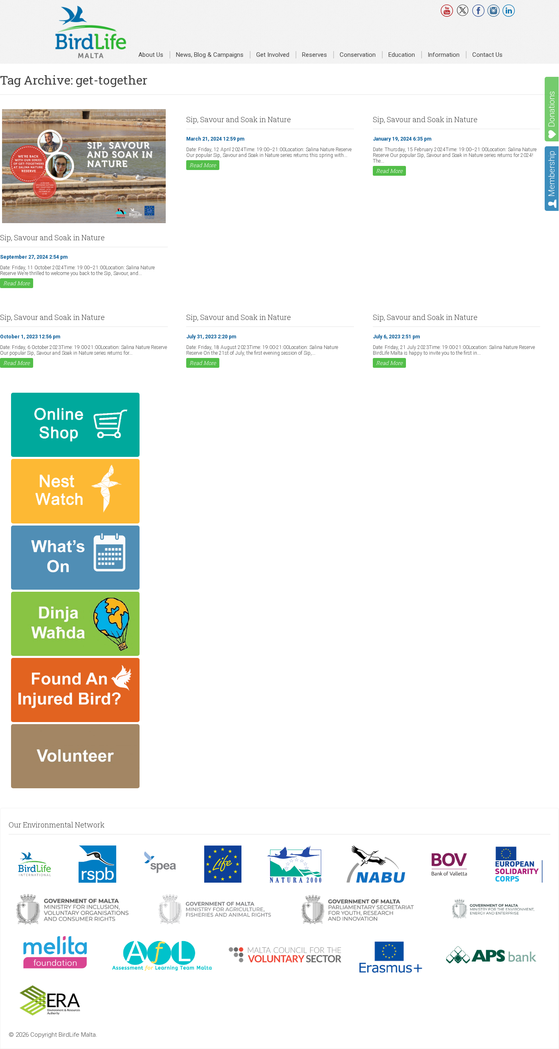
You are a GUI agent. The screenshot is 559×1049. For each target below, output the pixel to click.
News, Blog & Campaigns (209, 54)
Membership (552, 174)
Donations (552, 109)
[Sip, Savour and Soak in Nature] (84, 222)
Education (401, 54)
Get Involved (272, 54)
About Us (150, 54)
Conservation (358, 54)
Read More (16, 283)
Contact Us (487, 54)
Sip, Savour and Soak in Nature (52, 237)
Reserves (314, 54)
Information (444, 54)
